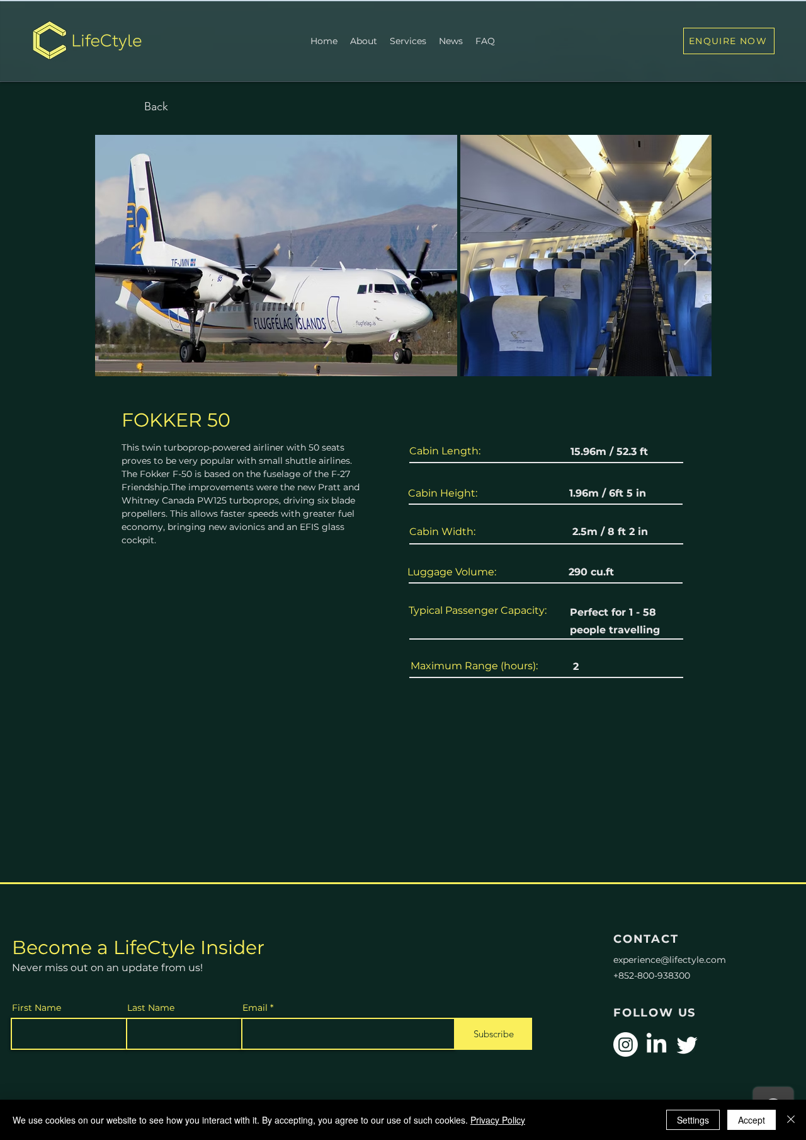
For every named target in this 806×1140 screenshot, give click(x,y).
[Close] (790, 1120)
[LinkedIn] (656, 1044)
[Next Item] (690, 255)
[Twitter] (687, 1044)
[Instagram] (625, 1044)
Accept (751, 1120)
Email (255, 1007)
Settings (693, 1120)
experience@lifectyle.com (669, 959)
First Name (36, 1007)
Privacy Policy (497, 1120)
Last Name (150, 1007)
